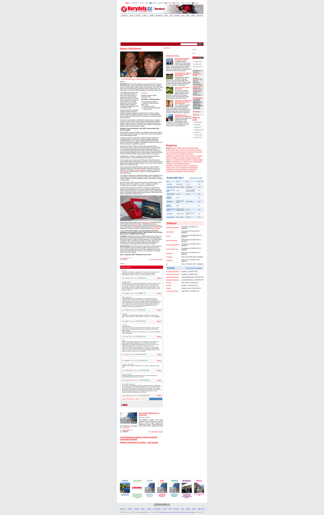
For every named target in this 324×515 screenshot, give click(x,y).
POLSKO (178, 167)
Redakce (161, 512)
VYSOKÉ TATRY (135, 3)
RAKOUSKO (170, 169)
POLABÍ (168, 154)
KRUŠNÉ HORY (193, 148)
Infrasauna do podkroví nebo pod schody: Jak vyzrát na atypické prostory (183, 102)
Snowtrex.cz (196, 111)
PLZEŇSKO (182, 158)
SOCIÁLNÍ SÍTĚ (198, 122)
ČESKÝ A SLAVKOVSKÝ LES (188, 150)
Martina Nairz (126, 430)
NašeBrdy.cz (198, 127)
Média (187, 15)
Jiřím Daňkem (124, 171)
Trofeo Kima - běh (171, 187)
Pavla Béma (145, 222)
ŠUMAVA (179, 148)
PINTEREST (177, 3)
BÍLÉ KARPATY (187, 160)
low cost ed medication (171, 240)
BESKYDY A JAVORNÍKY (174, 160)
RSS (189, 512)
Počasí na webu (198, 134)
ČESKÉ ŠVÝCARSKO (186, 154)
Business (177, 15)
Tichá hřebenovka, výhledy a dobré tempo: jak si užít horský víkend (183, 74)
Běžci (144, 15)
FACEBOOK (154, 3)
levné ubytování (197, 90)
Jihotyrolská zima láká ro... (172, 277)
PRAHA (176, 150)
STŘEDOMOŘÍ (197, 161)
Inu (167, 264)
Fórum (171, 268)
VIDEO (129, 3)
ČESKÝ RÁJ (175, 154)
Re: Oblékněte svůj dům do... (173, 271)
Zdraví (193, 15)
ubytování (196, 79)
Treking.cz (196, 114)
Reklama (166, 512)
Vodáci (132, 15)
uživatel (194, 49)
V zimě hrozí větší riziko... (172, 291)
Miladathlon (169, 201)
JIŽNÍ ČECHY (198, 152)
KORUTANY (180, 171)
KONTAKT (183, 3)
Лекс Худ (168, 236)
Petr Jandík (129, 380)
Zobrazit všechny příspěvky (194, 268)
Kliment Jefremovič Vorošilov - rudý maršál (139, 442)
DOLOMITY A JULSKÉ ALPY (175, 165)
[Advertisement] (162, 30)
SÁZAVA (173, 148)
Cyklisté (138, 15)
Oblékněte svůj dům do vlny (172, 280)
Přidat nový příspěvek (155, 399)
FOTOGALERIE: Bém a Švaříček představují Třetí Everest (138, 79)
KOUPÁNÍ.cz (198, 124)
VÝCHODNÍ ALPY (175, 161)
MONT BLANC (170, 167)
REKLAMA (188, 3)
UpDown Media (183, 512)
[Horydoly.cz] (138, 9)
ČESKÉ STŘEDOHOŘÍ (193, 158)
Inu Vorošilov (169, 253)
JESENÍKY (174, 158)
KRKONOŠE (170, 150)
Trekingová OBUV (199, 129)
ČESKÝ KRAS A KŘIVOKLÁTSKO (176, 152)
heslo (194, 53)
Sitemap (193, 512)
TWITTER (161, 3)
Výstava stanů (170, 217)
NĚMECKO (184, 167)
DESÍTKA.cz (197, 132)
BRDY (200, 150)
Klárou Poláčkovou (140, 170)
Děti (171, 15)
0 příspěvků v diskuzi (157, 431)
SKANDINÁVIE (193, 167)
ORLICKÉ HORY (190, 156)
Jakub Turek (144, 512)
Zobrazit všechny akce (196, 178)
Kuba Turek (125, 258)
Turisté (152, 15)
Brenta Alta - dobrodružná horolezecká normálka (182, 59)
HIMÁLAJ (187, 163)
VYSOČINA (198, 156)
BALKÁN (186, 171)
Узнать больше (170, 231)
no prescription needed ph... (172, 244)
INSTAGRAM (169, 3)
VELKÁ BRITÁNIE (178, 163)
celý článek (126, 427)
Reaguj (159, 278)
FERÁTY (147, 3)
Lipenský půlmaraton (169, 197)
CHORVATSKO (171, 171)
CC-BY (122, 512)
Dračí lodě (169, 184)
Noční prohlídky (170, 194)
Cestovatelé (159, 15)
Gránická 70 (170, 213)
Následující (126, 405)
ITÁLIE (176, 169)
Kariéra (170, 512)
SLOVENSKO (183, 169)
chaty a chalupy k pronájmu (198, 86)
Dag (127, 336)
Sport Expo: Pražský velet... (172, 274)
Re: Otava (168, 282)
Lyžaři (166, 15)
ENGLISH (196, 3)
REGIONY (142, 3)
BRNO (201, 160)
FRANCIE (169, 163)
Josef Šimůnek (137, 225)
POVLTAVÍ (190, 152)
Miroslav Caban (155, 228)
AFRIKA (192, 171)
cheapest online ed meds (172, 249)
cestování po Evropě (196, 74)
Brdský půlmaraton (169, 205)
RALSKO (185, 148)
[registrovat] (201, 58)
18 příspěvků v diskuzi (157, 259)
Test (182, 15)
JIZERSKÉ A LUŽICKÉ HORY (175, 156)
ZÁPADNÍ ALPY (192, 169)
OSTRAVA (195, 160)
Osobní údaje (176, 512)
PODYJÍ (168, 158)
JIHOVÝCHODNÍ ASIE (191, 165)
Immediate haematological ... (173, 227)
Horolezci (124, 15)
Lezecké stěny (198, 137)
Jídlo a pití (199, 15)
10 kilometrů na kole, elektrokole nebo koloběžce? (183, 115)
